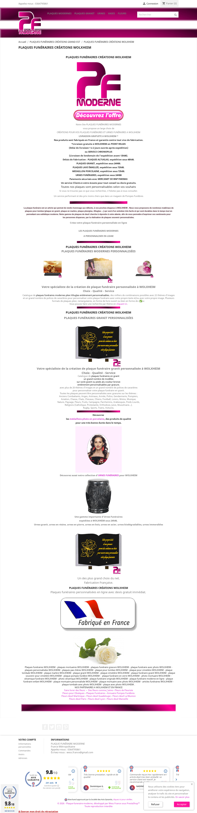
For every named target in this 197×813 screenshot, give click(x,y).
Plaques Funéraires (95, 693)
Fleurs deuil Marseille (117, 698)
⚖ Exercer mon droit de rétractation (38, 811)
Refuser (155, 804)
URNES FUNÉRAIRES (108, 475)
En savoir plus (182, 797)
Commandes (24, 750)
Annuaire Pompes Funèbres (121, 693)
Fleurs (122, 13)
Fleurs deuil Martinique (73, 696)
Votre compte (27, 739)
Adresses (22, 758)
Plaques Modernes (59, 13)
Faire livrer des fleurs (74, 690)
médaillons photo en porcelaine (87, 418)
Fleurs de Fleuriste (124, 690)
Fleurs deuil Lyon (96, 698)
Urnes (101, 13)
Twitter (52, 727)
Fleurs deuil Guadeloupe (98, 696)
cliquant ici (121, 303)
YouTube (59, 727)
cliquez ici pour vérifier (122, 799)
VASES (111, 13)
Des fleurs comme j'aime (100, 690)
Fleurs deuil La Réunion (124, 696)
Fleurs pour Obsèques (73, 693)
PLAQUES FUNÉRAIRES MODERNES (103, 124)
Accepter (182, 804)
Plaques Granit (84, 13)
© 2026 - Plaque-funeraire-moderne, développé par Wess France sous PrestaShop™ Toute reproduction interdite (98, 805)
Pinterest (66, 727)
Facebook (45, 727)
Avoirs (21, 754)
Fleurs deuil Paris (77, 698)
